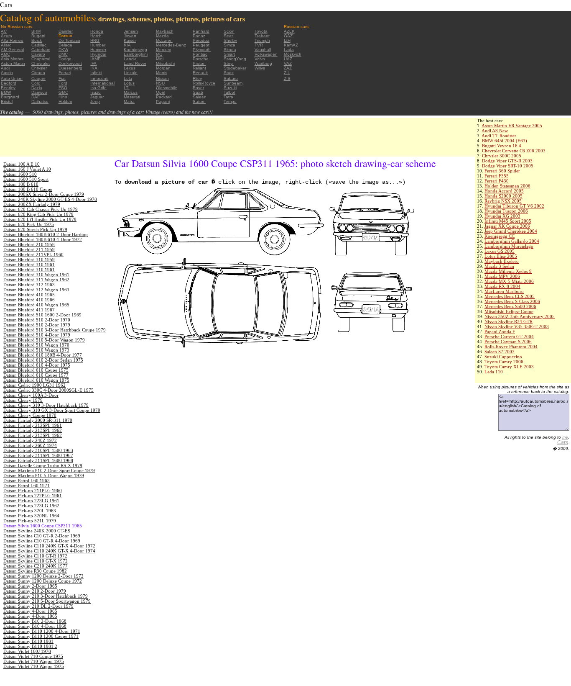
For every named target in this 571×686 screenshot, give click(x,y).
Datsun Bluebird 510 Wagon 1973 (36, 349)
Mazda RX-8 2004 (502, 286)
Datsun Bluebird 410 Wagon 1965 (36, 304)
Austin (7, 72)
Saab (198, 92)
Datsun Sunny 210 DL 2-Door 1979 (38, 606)
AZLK (289, 31)
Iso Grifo (98, 87)
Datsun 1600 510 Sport (25, 179)
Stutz (229, 72)
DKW (63, 49)
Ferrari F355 (496, 175)
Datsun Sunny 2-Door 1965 (30, 585)
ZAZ (288, 68)
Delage (65, 45)
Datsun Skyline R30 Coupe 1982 (35, 570)
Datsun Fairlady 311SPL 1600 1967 (38, 455)
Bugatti (38, 35)
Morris (161, 72)
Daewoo (39, 92)
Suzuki (230, 87)
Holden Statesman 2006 (507, 185)
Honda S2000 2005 (503, 195)
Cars (562, 442)
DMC (63, 54)
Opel (160, 92)
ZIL (287, 72)
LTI (127, 87)
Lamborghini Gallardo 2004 (511, 241)
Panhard (201, 31)
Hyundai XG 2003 (502, 215)
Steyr (229, 63)
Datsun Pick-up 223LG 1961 (31, 500)
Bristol (7, 101)
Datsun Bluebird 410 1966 (29, 299)
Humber (97, 45)
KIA (127, 45)
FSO (63, 87)
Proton (199, 63)
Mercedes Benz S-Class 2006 (512, 301)
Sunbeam (233, 83)
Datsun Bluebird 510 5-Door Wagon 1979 (44, 339)
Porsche (201, 59)
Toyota (261, 31)
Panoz (199, 35)
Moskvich (292, 54)
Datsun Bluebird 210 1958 (29, 244)
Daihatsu (39, 101)
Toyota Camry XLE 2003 (509, 366)
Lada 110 (493, 371)
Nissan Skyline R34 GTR (508, 321)
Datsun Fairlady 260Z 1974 (30, 445)
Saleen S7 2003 (499, 351)
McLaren (164, 40)
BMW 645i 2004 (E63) (504, 140)
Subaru (231, 78)
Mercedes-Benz (171, 45)
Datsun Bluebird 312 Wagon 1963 (36, 289)
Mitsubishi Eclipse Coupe (508, 311)
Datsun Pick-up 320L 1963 (29, 510)
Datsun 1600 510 (20, 174)
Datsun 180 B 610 (20, 184)
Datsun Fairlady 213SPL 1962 (32, 430)
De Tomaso (69, 40)
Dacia (36, 87)
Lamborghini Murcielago (508, 246)
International (102, 83)
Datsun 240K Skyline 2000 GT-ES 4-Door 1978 (50, 199)
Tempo (230, 101)
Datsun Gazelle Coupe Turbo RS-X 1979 (42, 465)
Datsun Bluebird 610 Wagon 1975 (36, 380)
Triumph (262, 40)
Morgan (163, 68)
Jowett (130, 35)
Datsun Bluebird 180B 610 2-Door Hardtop (45, 234)
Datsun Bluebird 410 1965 (29, 294)
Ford (63, 83)
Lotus (129, 83)
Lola (128, 78)
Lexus (129, 68)
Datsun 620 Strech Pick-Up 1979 (35, 229)
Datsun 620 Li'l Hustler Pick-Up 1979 (39, 219)
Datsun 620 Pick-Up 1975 (28, 224)
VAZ (288, 63)
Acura (6, 35)
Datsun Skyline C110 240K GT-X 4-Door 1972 (49, 545)
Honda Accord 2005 (504, 190)
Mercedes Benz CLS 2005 (509, 296)
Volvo (260, 59)
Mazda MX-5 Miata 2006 (509, 281)
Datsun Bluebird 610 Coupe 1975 (36, 370)
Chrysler (39, 68)
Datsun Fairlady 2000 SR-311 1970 (37, 420)
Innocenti (99, 78)
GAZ (288, 35)
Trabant (262, 35)
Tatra (228, 97)
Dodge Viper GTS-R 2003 (507, 160)
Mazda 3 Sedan (499, 266)
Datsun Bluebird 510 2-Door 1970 (36, 319)
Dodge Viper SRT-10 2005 (507, 165)
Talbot (229, 92)
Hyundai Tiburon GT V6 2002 (514, 205)
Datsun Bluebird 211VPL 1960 (33, 254)
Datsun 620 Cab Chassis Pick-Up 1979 (40, 209)
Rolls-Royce (204, 83)
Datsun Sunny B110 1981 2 (30, 646)
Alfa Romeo (12, 40)
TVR (259, 45)
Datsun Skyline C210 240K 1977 (35, 565)
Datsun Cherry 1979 (23, 400)
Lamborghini (136, 54)
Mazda (162, 35)
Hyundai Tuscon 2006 (506, 210)
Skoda (230, 49)
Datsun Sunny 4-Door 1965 (30, 611)
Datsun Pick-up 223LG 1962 (31, 505)
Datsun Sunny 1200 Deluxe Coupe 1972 (42, 580)
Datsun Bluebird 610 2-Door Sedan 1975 (43, 359)
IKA (93, 68)
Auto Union (12, 78)
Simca (229, 45)
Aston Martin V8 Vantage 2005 (512, 125)
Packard (164, 97)
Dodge (65, 59)
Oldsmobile (166, 87)
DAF (35, 97)
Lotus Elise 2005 (500, 256)
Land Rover (135, 63)
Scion (229, 31)
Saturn (199, 101)
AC (4, 31)
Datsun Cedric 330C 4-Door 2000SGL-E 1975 (48, 390)
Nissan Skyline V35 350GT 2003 (516, 326)
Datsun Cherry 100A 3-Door (31, 395)
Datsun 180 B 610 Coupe (27, 189)
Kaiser (130, 40)
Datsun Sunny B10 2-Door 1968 (34, 621)
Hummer (98, 49)
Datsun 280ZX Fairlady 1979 (31, 204)
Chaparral (40, 59)
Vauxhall (263, 49)
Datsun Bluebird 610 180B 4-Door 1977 (42, 354)
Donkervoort (70, 63)
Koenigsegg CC (499, 236)
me (565, 437)
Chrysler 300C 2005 (501, 155)
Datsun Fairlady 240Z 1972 (30, 440)
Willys (260, 68)
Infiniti (96, 72)
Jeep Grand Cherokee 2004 (510, 231)
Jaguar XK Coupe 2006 (507, 226)
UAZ (288, 59)
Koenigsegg (135, 49)
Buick (36, 40)
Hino (63, 97)
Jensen (131, 31)
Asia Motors (12, 59)
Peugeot (201, 45)
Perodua (201, 40)
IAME (95, 59)
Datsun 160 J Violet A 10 (27, 169)
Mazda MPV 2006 (502, 276)
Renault (200, 72)
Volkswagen (266, 54)
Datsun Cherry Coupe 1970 (29, 415)
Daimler (66, 31)
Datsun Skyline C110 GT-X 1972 (35, 560)
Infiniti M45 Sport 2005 (507, 221)
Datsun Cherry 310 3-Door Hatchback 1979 (46, 405)
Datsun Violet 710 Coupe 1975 (33, 656)
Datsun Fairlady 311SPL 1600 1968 (38, 460)
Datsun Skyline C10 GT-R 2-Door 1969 (41, 535)
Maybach (164, 31)
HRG (94, 40)
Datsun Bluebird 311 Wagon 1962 (36, 279)
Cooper (38, 78)
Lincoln (131, 72)
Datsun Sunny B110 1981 (28, 641)
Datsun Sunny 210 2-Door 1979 (34, 591)
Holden (65, 101)
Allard (6, 45)
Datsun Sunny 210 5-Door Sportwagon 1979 (47, 601)
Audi (5, 68)
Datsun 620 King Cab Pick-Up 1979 (38, 214)
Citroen (38, 72)
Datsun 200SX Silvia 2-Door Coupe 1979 (43, 194)
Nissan (162, 78)
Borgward (10, 97)
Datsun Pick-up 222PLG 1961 (32, 495)
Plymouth (202, 49)
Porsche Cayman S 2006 (508, 341)
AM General (12, 49)
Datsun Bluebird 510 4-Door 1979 (36, 334)
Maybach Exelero (501, 261)
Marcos (131, 92)
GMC (63, 92)
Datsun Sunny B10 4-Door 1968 (34, 626)
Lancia (130, 59)
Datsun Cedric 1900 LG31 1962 (34, 385)
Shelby (230, 40)
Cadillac (38, 45)
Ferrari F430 (496, 180)
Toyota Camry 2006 (503, 361)
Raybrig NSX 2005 (503, 200)
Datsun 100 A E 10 (21, 164)
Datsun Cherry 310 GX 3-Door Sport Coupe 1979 (51, 410)
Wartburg (263, 63)
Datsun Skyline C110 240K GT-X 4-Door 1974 (49, 550)
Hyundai (98, 54)
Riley (197, 78)
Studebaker (235, 68)
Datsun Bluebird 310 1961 (29, 264)
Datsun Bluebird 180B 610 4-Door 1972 (42, 239)
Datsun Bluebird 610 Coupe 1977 (36, 375)
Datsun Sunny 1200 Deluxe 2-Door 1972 (43, 575)
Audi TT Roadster (499, 135)
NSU (160, 83)
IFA (93, 63)
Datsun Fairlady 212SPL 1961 (32, 425)
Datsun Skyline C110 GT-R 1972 (35, 555)
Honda (96, 31)
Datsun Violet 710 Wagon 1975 (33, 661)
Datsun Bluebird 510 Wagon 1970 (36, 344)
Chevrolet (40, 63)
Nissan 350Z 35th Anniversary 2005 (519, 316)
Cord (36, 83)
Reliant (199, 68)
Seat (228, 35)
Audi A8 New (495, 130)
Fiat (62, 78)
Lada (289, 49)
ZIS (287, 78)
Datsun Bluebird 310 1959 (29, 259)
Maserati (132, 97)
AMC (5, 54)
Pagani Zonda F (499, 331)
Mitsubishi (165, 63)
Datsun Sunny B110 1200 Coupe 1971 (41, 636)
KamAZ (291, 45)
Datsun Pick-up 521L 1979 (29, 520)
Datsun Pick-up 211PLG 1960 (32, 490)
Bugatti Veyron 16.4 (501, 145)
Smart (229, 54)
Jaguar (97, 97)
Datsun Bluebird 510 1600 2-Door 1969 (42, 314)
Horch (96, 35)
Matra (129, 101)
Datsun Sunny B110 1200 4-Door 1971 (41, 631)
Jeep (95, 101)
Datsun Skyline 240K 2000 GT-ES (36, 530)
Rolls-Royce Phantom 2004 (511, 346)
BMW (6, 92)
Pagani (163, 101)
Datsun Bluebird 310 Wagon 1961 (36, 274)
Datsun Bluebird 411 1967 (29, 309)
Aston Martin (13, 63)
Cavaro (38, 54)
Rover (198, 87)
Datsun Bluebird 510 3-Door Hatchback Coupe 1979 (54, 329)
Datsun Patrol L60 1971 (26, 485)
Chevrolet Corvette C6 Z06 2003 (514, 150)
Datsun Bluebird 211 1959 (29, 249)
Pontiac (200, 54)
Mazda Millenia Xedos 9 (508, 271)
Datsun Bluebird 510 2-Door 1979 (36, 324)
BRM (36, 31)
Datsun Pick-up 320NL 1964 (31, 515)
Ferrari (65, 72)
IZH (287, 40)
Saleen (199, 97)
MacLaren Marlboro (504, 291)
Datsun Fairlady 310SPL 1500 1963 (38, 450)
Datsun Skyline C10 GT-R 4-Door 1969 (41, 540)
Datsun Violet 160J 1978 (27, 651)
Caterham (40, 49)
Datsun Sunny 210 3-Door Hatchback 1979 (45, 596)
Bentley (8, 87)
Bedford (8, 83)
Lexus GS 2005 (499, 251)
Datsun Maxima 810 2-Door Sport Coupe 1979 (49, 470)
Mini (159, 59)
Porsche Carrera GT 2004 (509, 336)
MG (159, 54)
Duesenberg (70, 68)
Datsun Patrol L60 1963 (26, 480)
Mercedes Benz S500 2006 (510, 306)
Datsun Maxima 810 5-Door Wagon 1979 (43, 475)
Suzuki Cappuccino (503, 356)
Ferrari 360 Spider (502, 170)
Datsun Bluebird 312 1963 (29, 284)
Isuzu (95, 92)
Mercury (163, 49)
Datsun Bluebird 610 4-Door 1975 (36, 364)
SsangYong (235, 59)
